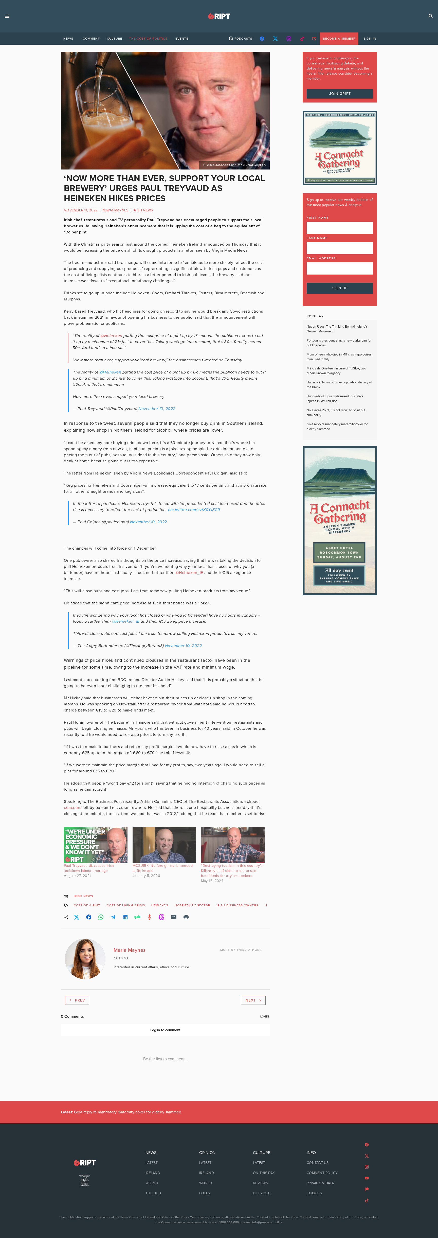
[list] (165, 1173)
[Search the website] (431, 16)
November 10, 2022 (156, 408)
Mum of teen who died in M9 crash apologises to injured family (339, 357)
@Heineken (110, 372)
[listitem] (165, 1163)
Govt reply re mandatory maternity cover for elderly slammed (337, 426)
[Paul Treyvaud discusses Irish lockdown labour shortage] (95, 845)
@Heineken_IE (126, 621)
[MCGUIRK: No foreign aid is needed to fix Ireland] (164, 845)
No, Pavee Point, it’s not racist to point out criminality (336, 412)
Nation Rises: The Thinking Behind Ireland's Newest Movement (337, 329)
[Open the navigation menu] (7, 16)
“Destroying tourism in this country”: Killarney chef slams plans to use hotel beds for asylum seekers (231, 870)
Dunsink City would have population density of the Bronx (339, 384)
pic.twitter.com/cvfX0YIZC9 (194, 509)
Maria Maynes (116, 210)
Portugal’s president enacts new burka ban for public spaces (339, 343)
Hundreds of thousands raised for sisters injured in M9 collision (335, 398)
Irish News (143, 210)
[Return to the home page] (84, 1163)
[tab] (68, 38)
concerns (72, 807)
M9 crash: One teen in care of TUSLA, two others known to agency (336, 371)
